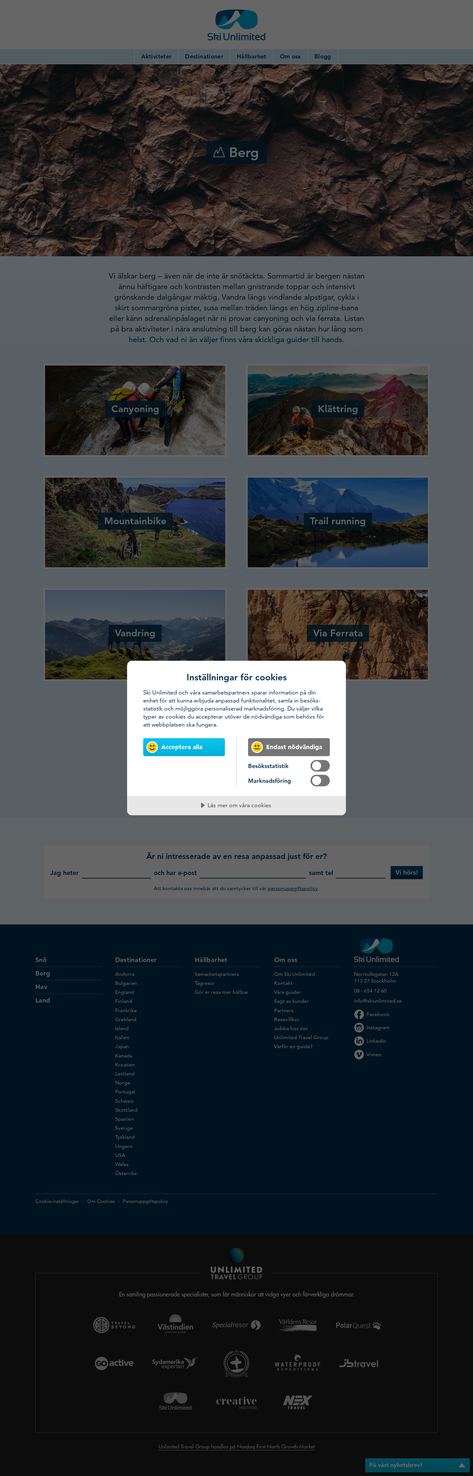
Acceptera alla (181, 747)
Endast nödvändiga (294, 747)
